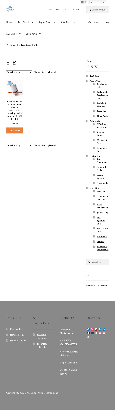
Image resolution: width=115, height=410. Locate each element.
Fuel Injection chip (101, 220)
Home (9, 22)
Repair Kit (101, 111)
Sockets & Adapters (101, 104)
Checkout (76, 9)
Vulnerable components (102, 248)
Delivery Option (18, 340)
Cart (66, 9)
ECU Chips (11, 33)
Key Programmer (102, 160)
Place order (16, 329)
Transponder (103, 183)
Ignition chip (103, 212)
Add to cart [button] (14, 130)
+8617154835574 (68, 344)
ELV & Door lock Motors (102, 125)
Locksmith (31, 33)
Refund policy (17, 334)
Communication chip (102, 198)
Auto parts (95, 121)
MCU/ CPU (101, 191)
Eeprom (100, 241)
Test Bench (23, 22)
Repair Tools (45, 22)
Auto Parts (66, 22)
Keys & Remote (100, 177)
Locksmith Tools (101, 168)
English (88, 2)
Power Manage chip (102, 206)
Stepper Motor (100, 133)
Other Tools (102, 116)
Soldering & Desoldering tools (102, 95)
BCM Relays (102, 236)
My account (54, 9)
